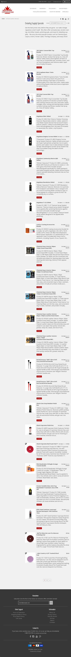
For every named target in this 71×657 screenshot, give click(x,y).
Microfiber (63, 8)
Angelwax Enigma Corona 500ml (47, 136)
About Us (52, 612)
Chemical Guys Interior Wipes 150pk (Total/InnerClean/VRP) (46, 293)
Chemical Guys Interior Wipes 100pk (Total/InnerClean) (46, 271)
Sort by (47, 23)
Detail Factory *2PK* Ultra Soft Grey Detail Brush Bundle (47, 360)
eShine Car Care (38, 649)
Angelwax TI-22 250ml (44, 202)
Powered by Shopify (35, 651)
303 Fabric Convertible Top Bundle (45, 51)
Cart (67, 1)
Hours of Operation (19, 612)
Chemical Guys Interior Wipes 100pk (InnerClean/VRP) (46, 247)
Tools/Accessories (39, 12)
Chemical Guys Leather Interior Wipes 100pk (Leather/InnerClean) (48, 315)
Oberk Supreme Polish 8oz (45, 425)
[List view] (68, 23)
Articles (52, 618)
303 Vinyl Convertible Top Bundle (45, 95)
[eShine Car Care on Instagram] (63, 19)
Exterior (33, 8)
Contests (52, 622)
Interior (42, 8)
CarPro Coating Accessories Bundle (46, 225)
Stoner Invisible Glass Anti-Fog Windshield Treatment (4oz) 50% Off (47, 487)
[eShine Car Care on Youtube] (66, 19)
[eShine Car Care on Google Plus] (68, 19)
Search (52, 620)
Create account (57, 1)
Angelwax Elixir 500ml (44, 116)
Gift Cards (19, 618)
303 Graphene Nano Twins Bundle (45, 73)
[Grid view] (67, 23)
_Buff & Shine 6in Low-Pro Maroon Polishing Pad (47, 534)
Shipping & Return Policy (18, 614)
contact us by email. (40, 633)
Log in (49, 1)
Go (51, 602)
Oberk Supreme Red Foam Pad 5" (47, 444)
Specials (65, 12)
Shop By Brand (52, 616)
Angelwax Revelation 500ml (45, 182)
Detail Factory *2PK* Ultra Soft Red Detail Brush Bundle (47, 382)
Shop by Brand (55, 12)
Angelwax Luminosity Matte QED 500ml (47, 159)
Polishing (52, 8)
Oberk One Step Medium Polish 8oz (47, 404)
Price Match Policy (19, 616)
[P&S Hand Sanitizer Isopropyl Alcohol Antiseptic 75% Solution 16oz (47, 511)
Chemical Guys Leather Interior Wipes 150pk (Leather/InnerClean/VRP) (47, 337)
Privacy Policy (52, 614)
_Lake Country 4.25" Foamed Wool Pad (48, 554)
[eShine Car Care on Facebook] (60, 19)
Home (3, 18)
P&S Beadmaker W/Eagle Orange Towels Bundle (47, 465)
